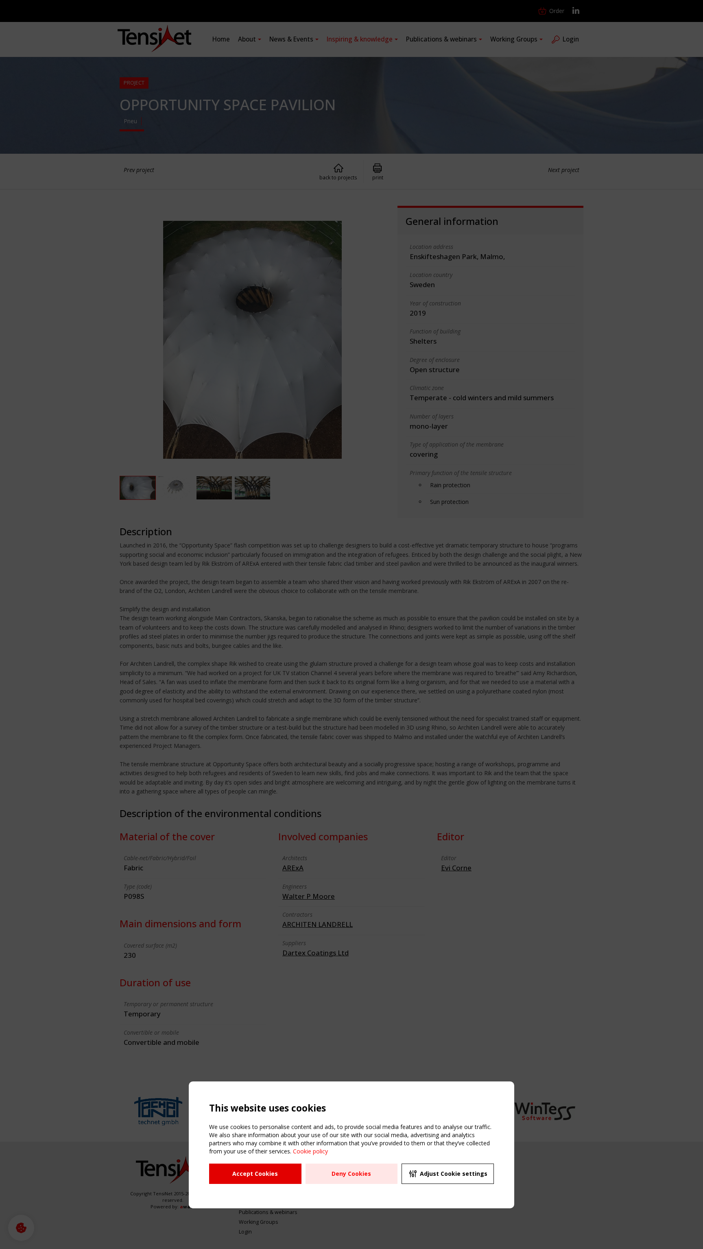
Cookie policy (310, 1151)
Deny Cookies (351, 1173)
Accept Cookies (255, 1173)
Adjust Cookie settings (453, 1173)
